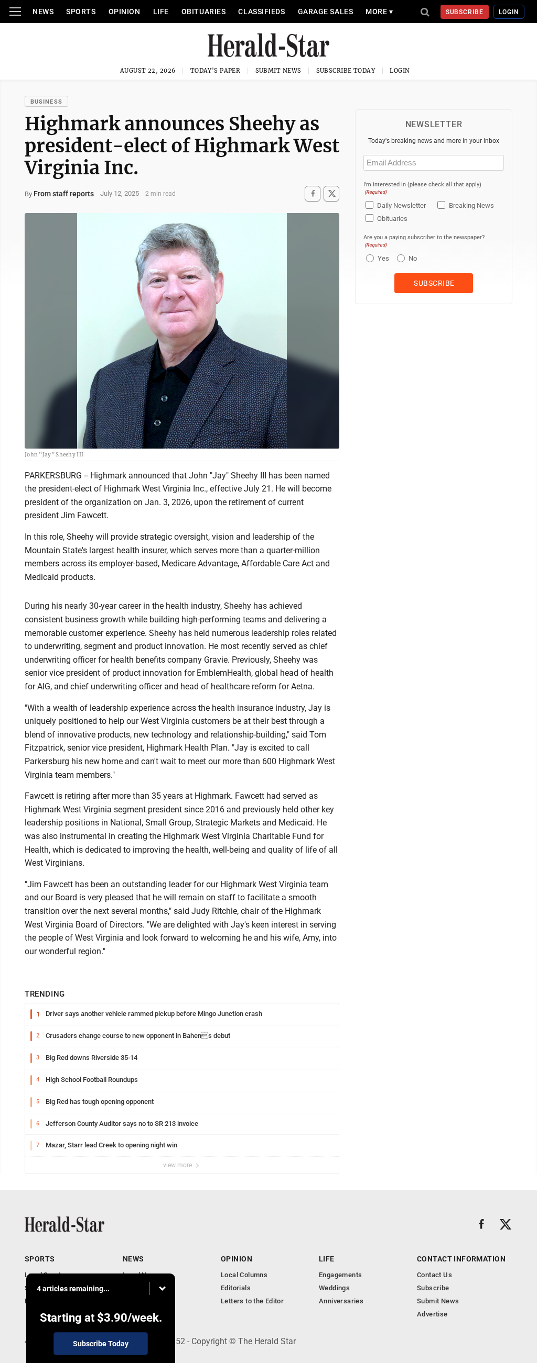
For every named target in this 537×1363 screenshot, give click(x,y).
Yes (382, 258)
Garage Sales (325, 11)
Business (46, 101)
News (43, 11)
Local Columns (244, 1275)
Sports (80, 11)
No (413, 258)
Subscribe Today (345, 70)
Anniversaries (341, 1301)
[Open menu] (15, 11)
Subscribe (465, 12)
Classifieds (261, 11)
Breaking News (471, 205)
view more (178, 1165)
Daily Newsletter (401, 205)
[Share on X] (331, 193)
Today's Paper (215, 70)
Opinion (125, 11)
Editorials (236, 1288)
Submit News (278, 70)
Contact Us (434, 1275)
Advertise (432, 1314)
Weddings (334, 1288)
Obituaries (203, 11)
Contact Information (461, 1259)
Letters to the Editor (252, 1301)
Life (161, 11)
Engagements (340, 1275)
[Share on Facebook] (312, 193)
